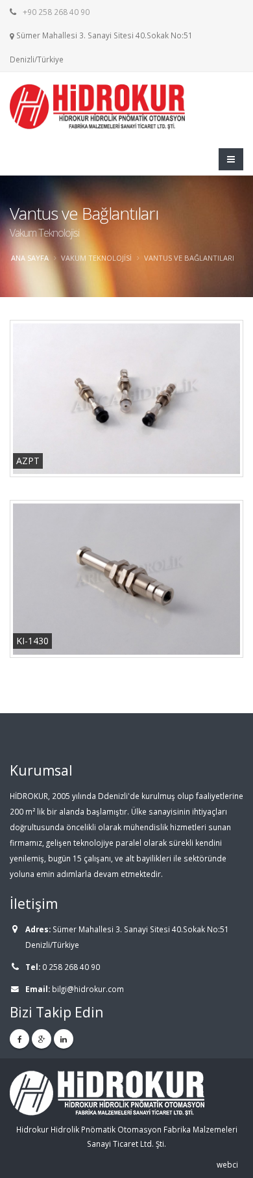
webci (227, 1164)
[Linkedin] (63, 1039)
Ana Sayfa (30, 258)
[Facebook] (19, 1039)
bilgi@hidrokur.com (88, 989)
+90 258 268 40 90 (56, 12)
